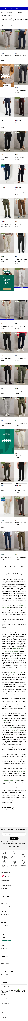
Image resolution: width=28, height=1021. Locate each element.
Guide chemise (4, 982)
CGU (2, 1010)
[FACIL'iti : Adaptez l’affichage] (5, 876)
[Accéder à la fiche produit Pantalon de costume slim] (7, 107)
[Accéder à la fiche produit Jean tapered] (21, 278)
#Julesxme (3, 1001)
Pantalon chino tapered (6, 358)
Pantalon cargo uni (19, 157)
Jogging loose (4, 157)
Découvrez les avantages (6, 906)
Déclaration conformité (5, 951)
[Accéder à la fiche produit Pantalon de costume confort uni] (21, 107)
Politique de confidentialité (6, 1005)
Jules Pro (3, 934)
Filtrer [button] (5, 26)
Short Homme (3, 917)
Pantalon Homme (4, 919)
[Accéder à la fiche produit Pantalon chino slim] (21, 310)
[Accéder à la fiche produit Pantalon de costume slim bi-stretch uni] (7, 541)
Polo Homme (3, 922)
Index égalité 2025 (4, 956)
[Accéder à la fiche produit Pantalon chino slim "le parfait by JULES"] (7, 174)
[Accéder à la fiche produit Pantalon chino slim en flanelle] (7, 472)
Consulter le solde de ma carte (7, 971)
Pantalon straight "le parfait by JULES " (11, 522)
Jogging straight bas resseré (8, 423)
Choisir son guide (4, 977)
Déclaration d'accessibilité (6, 959)
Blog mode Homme (4, 937)
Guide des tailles (4, 979)
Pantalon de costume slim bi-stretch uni (11, 557)
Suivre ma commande (5, 891)
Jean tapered (18, 293)
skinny (8, 638)
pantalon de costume (16, 672)
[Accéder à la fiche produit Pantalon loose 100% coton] (21, 208)
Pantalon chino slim (20, 326)
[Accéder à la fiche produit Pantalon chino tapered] (7, 342)
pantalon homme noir (13, 720)
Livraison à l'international (6, 885)
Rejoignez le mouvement (6, 940)
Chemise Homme (4, 925)
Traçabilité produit (4, 953)
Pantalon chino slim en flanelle (8, 488)
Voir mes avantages (5, 908)
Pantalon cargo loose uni (21, 423)
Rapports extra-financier (5, 948)
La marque (3, 945)
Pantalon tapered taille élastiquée (9, 55)
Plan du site (3, 1017)
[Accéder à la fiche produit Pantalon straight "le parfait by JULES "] (7, 506)
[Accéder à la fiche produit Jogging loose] (7, 141)
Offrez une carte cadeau (5, 966)
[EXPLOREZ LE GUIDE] (7, 75)
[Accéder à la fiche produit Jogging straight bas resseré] (21, 342)
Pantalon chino (6, 19)
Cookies (2, 1012)
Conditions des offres (5, 1003)
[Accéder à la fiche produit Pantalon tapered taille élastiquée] (7, 39)
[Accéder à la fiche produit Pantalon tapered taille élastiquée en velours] (21, 541)
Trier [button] (25, 26)
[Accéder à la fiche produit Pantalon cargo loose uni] (21, 407)
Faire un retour (4, 888)
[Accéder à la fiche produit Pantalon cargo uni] (21, 141)
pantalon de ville (19, 648)
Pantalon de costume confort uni (9, 224)
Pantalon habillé (19, 19)
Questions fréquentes (5, 896)
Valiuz (2, 1015)
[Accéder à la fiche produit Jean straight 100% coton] (7, 310)
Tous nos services (4, 899)
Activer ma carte (4, 968)
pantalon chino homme (11, 651)
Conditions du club (4, 911)
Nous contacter (4, 893)
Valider (14, 838)
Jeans (3, 579)
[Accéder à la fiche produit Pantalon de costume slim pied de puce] (21, 506)
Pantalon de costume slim (7, 122)
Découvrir (3, 994)
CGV (2, 1008)
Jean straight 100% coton (7, 326)
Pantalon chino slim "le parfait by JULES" (11, 189)
